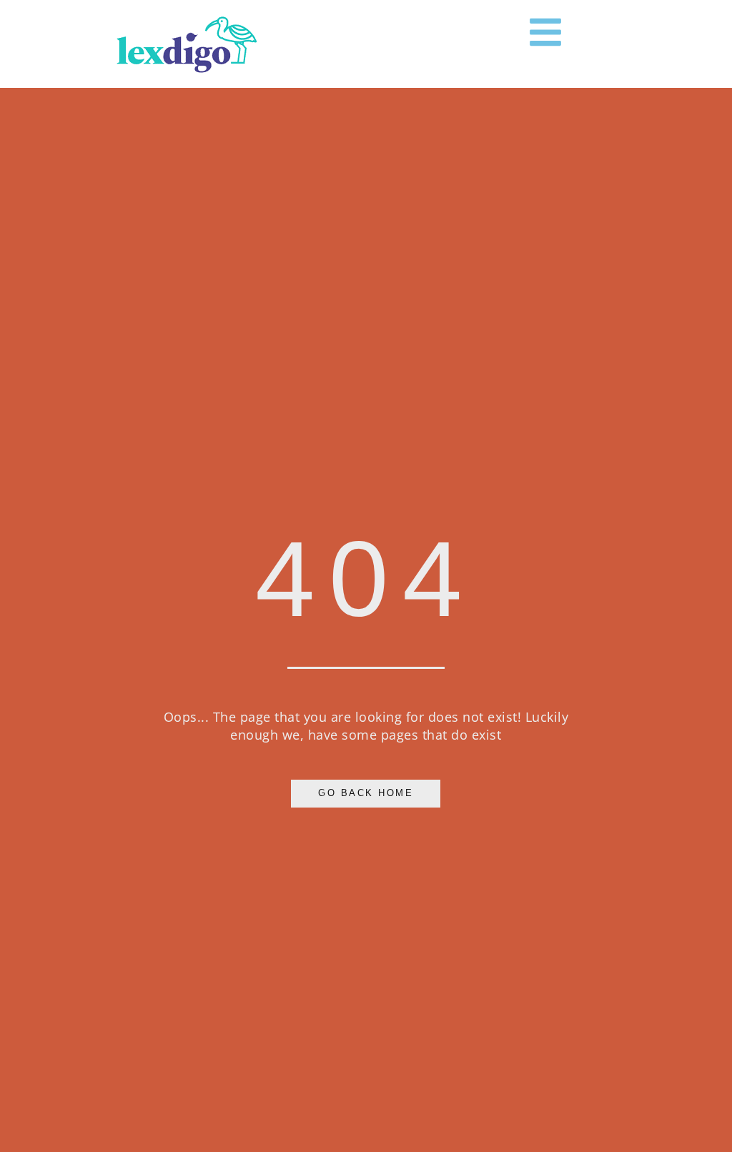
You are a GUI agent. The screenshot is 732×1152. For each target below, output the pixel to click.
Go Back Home (365, 793)
